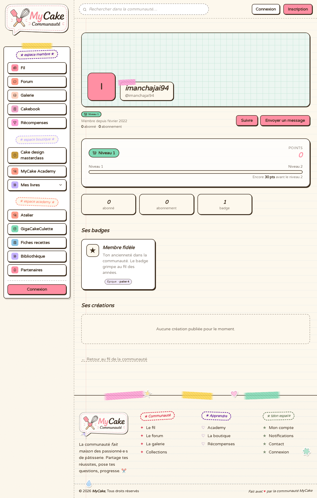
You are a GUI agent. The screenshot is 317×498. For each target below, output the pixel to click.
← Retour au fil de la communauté (114, 359)
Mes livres (30, 185)
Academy (216, 427)
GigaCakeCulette (37, 228)
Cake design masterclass (32, 155)
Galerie (27, 95)
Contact (276, 444)
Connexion (37, 289)
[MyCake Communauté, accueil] (37, 19)
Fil (23, 68)
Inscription (298, 9)
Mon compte (281, 427)
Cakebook (30, 109)
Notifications (281, 435)
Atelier (27, 215)
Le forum (154, 435)
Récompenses (34, 122)
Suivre (247, 120)
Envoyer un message (285, 120)
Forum (27, 81)
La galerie (155, 444)
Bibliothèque (33, 256)
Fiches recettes (35, 242)
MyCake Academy (38, 171)
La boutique (218, 435)
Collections (156, 452)
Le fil (150, 427)
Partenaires (31, 270)
